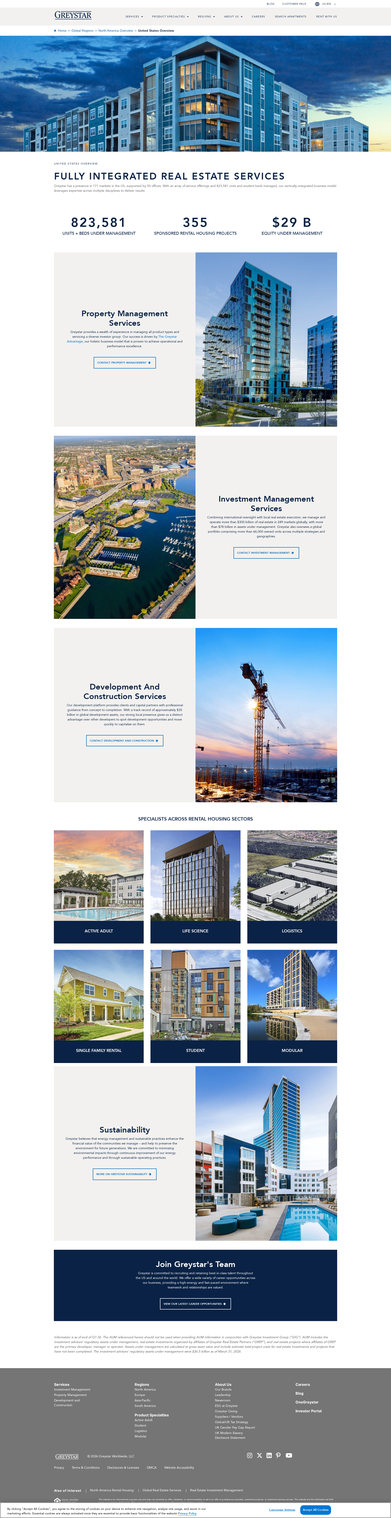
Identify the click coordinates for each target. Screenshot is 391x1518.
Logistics (141, 1431)
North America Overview (115, 30)
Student (140, 1425)
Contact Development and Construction (122, 740)
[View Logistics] (292, 875)
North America (145, 1389)
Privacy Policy (187, 1513)
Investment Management (72, 1389)
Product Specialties (168, 16)
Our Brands (223, 1389)
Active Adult (144, 1420)
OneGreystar (307, 1402)
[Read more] (292, 995)
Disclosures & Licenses (123, 1467)
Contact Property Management (122, 362)
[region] (195, 1510)
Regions (204, 16)
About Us (231, 16)
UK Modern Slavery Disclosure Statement (230, 1435)
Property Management (70, 1395)
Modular (141, 1436)
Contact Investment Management (263, 553)
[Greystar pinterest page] (278, 1455)
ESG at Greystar (226, 1406)
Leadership (223, 1395)
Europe (140, 1395)
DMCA (152, 1467)
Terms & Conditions (86, 1467)
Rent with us (326, 16)
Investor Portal (309, 1411)
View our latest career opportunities (193, 1304)
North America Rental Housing (112, 1490)
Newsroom (222, 1400)
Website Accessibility (179, 1467)
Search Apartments (290, 16)
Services (132, 16)
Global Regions (82, 30)
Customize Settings (282, 1510)
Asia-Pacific (143, 1400)
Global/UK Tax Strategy (231, 1422)
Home (62, 30)
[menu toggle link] (142, 17)
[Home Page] (67, 1457)
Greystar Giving (226, 1411)
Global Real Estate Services (162, 1490)
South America (145, 1406)
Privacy (59, 1467)
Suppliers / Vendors (229, 1417)
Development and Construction (67, 1402)
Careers (258, 16)
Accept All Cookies (316, 1510)
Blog (271, 4)
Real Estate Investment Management (216, 1490)
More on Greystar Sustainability (121, 1174)
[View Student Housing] (195, 995)
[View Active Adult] (99, 875)
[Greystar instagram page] (250, 1455)
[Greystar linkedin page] (269, 1455)
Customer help (294, 4)
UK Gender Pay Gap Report (235, 1427)
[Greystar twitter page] (259, 1455)
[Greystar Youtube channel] (289, 1455)
